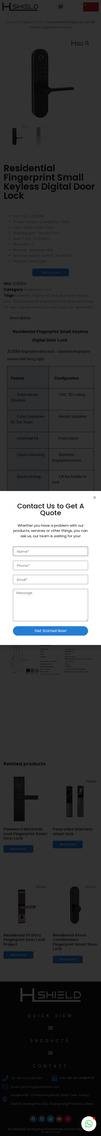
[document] (50, 568)
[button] (88, 1123)
